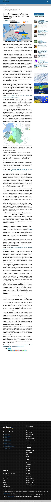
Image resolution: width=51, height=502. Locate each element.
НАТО (44, 501)
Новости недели (29, 434)
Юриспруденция (6, 486)
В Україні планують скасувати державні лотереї (42, 46)
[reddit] (16, 350)
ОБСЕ (5, 442)
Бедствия (28, 468)
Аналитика (28, 443)
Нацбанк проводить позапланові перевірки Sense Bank (43, 27)
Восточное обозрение (30, 462)
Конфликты (28, 466)
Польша (9, 348)
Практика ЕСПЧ (7, 440)
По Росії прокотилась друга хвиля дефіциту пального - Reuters (42, 51)
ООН (41, 501)
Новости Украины (8, 445)
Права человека (7, 443)
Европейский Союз (30, 450)
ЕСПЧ (27, 456)
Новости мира (7, 434)
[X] (9, 350)
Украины (30, 229)
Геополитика (29, 442)
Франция (21, 501)
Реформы (5, 484)
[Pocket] (17, 350)
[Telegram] (27, 22)
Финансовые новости (30, 440)
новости (18, 22)
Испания (30, 501)
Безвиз (4, 4)
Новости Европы (7, 436)
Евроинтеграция (6, 475)
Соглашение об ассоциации (9, 473)
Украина (7, 7)
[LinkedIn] (11, 350)
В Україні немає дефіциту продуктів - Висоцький (42, 56)
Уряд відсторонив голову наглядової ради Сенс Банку (42, 35)
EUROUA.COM (7, 493)
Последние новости (30, 438)
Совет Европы (7, 439)
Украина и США (6, 478)
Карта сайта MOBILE (30, 484)
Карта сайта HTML (30, 480)
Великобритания (15, 501)
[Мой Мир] (14, 350)
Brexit (27, 428)
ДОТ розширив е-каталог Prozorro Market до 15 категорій (43, 61)
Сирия (38, 501)
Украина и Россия (6, 476)
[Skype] (24, 350)
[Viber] (25, 22)
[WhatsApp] (23, 350)
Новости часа (29, 430)
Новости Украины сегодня (8, 488)
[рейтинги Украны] (41, 88)
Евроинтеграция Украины (9, 446)
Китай (9, 501)
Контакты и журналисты (29, 476)
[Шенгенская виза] (41, 78)
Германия (5, 501)
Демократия (29, 445)
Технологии (28, 464)
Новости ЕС (6, 437)
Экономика (5, 482)
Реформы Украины (8, 448)
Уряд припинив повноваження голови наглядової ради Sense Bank (43, 22)
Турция (34, 501)
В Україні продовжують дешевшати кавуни (42, 41)
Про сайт (28, 473)
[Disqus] (17, 366)
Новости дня (29, 432)
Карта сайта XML (29, 482)
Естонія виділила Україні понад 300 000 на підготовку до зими (43, 66)
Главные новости (29, 436)
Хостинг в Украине (30, 486)
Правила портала (30, 478)
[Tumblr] (19, 350)
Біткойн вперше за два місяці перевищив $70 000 (43, 31)
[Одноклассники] (24, 22)
